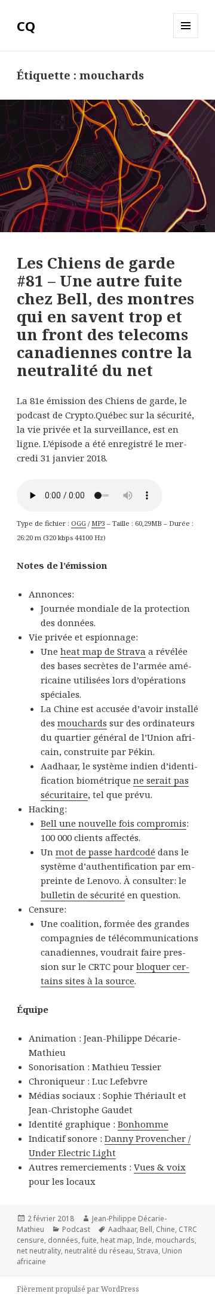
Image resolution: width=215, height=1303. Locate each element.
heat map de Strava (103, 651)
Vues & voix (160, 1167)
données (63, 1240)
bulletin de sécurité (83, 895)
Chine (165, 1229)
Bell (146, 1229)
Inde (144, 1240)
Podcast (76, 1229)
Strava (147, 1251)
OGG (78, 523)
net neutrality (39, 1251)
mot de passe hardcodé (105, 852)
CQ (26, 26)
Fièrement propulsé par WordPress (78, 1289)
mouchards (82, 723)
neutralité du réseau (98, 1251)
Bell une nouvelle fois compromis (113, 823)
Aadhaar (122, 1229)
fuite (89, 1240)
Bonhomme (143, 1124)
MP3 (98, 523)
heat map (116, 1240)
